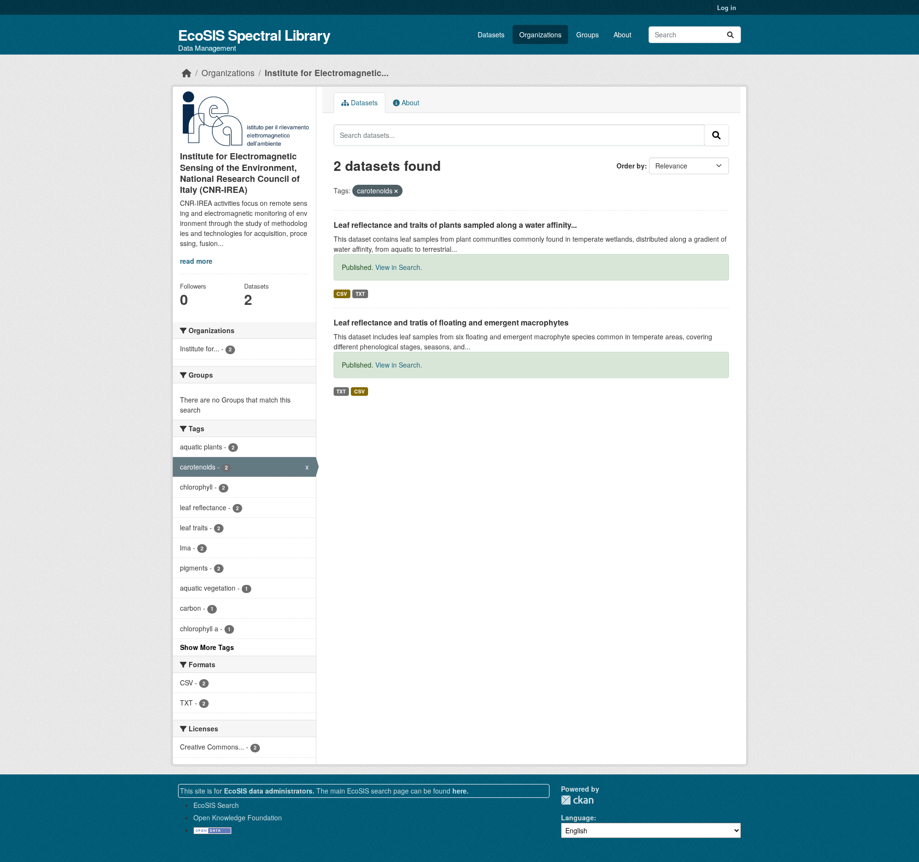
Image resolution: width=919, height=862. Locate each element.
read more (196, 261)
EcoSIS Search (216, 805)
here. (460, 790)
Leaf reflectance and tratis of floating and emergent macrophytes (451, 322)
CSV (341, 293)
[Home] (186, 72)
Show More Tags (207, 647)
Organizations (540, 34)
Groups (587, 34)
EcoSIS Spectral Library (254, 34)
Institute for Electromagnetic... (327, 72)
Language (577, 817)
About (622, 34)
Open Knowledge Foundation (237, 817)
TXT (360, 293)
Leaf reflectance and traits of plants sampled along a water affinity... (455, 224)
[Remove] (396, 191)
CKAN (577, 800)
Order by (630, 165)
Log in (726, 7)
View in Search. (398, 267)
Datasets (491, 34)
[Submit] (730, 34)
